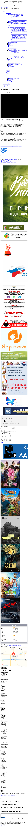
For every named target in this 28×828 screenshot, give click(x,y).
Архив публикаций (5, 431)
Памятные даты (11, 75)
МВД (9, 43)
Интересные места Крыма (14, 63)
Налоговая (10, 45)
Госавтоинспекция (12, 42)
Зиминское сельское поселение (18, 30)
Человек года (11, 66)
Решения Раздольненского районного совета (17, 16)
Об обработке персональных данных (9, 825)
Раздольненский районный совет (15, 14)
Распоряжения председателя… (17, 17)
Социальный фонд (12, 48)
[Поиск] (14, 428)
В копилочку (8, 77)
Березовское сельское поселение (18, 28)
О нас (4, 86)
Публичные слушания (13, 22)
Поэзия (7, 73)
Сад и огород (11, 79)
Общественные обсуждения (14, 25)
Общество (8, 59)
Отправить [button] (3, 817)
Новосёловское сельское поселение (19, 34)
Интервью (10, 62)
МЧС (9, 44)
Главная (5, 10)
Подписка (5, 85)
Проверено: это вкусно (13, 78)
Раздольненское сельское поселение (19, 35)
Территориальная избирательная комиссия (17, 50)
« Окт (2, 442)
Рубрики (5, 11)
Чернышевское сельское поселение (18, 41)
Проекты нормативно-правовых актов (16, 21)
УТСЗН (10, 58)
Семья (9, 65)
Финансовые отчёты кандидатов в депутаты (19, 57)
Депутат (10, 60)
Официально (8, 13)
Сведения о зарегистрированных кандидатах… (18, 54)
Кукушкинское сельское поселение (18, 32)
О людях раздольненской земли (15, 64)
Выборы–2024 (14, 51)
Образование (9, 67)
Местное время (7, 418)
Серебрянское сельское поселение (18, 37)
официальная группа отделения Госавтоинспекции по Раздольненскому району (11, 145)
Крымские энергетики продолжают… (9, 162)
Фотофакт (8, 82)
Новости (15, 159)
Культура (8, 71)
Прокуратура (11, 46)
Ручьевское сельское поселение (18, 36)
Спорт (7, 69)
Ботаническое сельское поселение (18, 29)
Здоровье (8, 70)
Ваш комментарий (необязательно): (11, 811)
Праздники (8, 74)
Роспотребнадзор (12, 49)
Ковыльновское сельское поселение (19, 31)
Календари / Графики (10, 81)
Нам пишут (8, 80)
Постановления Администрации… (19, 20)
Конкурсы (8, 72)
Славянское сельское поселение (18, 39)
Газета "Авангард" (5, 7)
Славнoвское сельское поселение (18, 38)
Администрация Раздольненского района (17, 18)
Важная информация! (6, 161)
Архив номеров (6, 84)
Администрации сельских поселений (16, 27)
